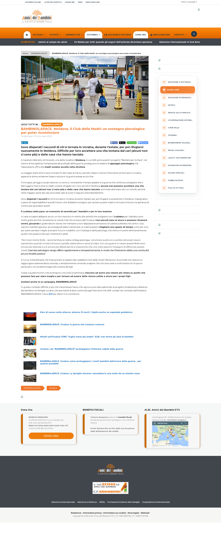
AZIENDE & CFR (72, 35)
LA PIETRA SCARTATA (53, 2)
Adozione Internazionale (63, 502)
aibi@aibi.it (181, 420)
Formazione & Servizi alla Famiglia (123, 502)
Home (25, 53)
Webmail (145, 513)
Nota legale (133, 513)
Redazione (76, 513)
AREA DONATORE (93, 2)
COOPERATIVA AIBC (33, 2)
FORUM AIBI (70, 2)
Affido (102, 502)
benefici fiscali (125, 417)
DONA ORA (140, 35)
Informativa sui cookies (114, 513)
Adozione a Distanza (119, 35)
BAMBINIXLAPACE (39, 53)
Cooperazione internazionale (156, 502)
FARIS (80, 2)
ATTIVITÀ (54, 35)
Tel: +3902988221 (170, 420)
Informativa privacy (92, 513)
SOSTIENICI (92, 35)
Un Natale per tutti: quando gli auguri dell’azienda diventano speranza (100, 42)
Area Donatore (161, 35)
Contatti (179, 35)
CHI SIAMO (38, 35)
